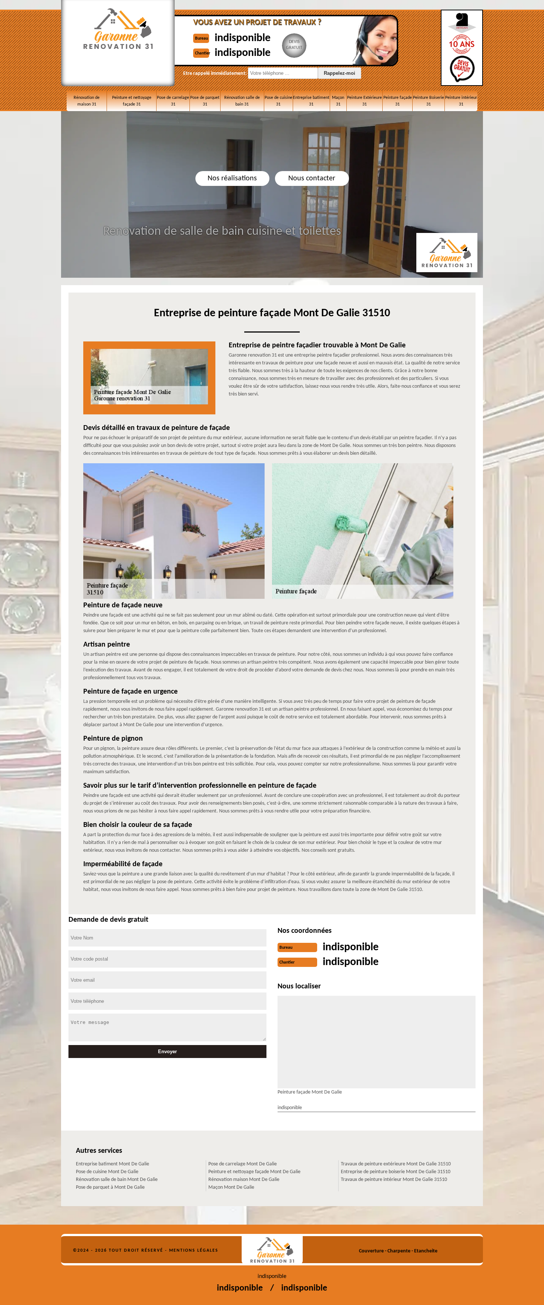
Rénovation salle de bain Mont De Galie (117, 1179)
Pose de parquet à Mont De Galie (110, 1187)
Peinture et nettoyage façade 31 (131, 101)
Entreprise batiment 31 (311, 101)
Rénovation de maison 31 (87, 101)
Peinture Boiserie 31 (428, 101)
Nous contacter (311, 178)
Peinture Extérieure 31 (364, 101)
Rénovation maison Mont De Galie (243, 1179)
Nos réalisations (232, 178)
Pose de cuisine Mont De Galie (107, 1172)
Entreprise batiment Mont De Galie (112, 1164)
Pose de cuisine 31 (278, 101)
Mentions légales (193, 1250)
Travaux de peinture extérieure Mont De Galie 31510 (396, 1164)
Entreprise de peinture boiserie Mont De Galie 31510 (395, 1172)
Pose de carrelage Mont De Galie (242, 1164)
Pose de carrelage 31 (173, 101)
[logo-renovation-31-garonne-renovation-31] (272, 1250)
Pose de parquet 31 (204, 101)
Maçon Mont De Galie (231, 1187)
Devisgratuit (294, 45)
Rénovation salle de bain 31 (242, 101)
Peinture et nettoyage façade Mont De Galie (254, 1172)
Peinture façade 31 (397, 101)
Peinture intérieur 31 (461, 101)
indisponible (243, 38)
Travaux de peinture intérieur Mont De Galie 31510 (394, 1179)
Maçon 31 (338, 101)
